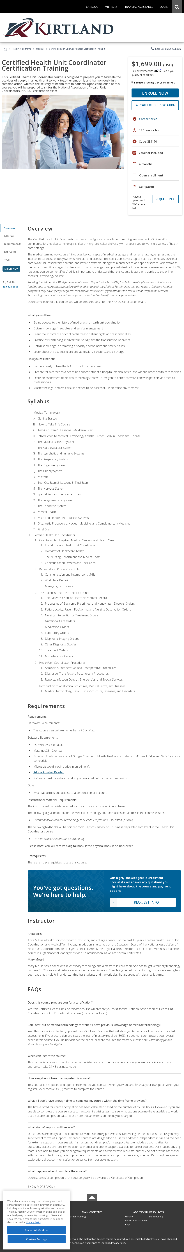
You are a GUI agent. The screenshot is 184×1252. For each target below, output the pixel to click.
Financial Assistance (136, 1220)
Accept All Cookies (36, 1230)
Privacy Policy (118, 1242)
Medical (40, 48)
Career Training (77, 1216)
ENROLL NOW (155, 93)
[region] (36, 1220)
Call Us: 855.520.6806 (166, 49)
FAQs (6, 259)
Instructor (10, 251)
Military (129, 1216)
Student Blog (156, 1216)
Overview (9, 228)
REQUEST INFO (166, 199)
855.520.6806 (10, 286)
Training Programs (21, 48)
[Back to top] (92, 1211)
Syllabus (8, 236)
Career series (148, 119)
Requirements (12, 244)
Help (127, 1224)
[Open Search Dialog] (177, 6)
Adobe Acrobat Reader (48, 772)
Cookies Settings (36, 1239)
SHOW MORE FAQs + (41, 1187)
